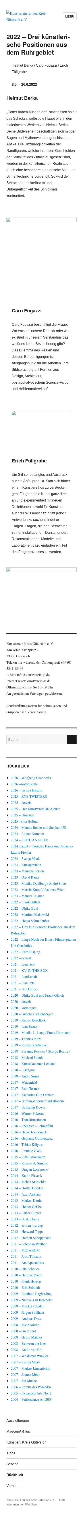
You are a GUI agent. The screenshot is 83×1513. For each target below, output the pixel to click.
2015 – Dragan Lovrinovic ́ (30, 1169)
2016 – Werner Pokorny (27, 1113)
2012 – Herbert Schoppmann (31, 1237)
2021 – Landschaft (24, 976)
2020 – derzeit (21, 1001)
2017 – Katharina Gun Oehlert (32, 1094)
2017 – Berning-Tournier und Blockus (37, 1101)
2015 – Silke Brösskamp (28, 1156)
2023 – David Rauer (25, 877)
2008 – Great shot (23, 1331)
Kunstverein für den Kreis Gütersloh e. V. (30, 1500)
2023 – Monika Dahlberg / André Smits (38, 883)
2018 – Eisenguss (23, 1069)
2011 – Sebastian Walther (28, 1243)
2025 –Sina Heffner (25, 821)
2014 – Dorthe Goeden (27, 1188)
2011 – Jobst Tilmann (26, 1256)
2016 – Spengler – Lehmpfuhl (32, 1125)
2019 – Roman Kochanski (29, 1045)
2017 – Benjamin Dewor (28, 1107)
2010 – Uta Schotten (25, 1268)
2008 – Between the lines (28, 1343)
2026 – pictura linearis (26, 790)
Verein (11, 1485)
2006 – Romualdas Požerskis (31, 1386)
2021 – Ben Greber (24, 989)
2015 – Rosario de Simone (29, 1163)
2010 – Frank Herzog (26, 1281)
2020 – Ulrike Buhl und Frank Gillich (37, 995)
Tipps (10, 1452)
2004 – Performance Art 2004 (31, 1399)
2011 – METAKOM (25, 1250)
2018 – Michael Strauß (27, 1057)
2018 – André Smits (25, 1076)
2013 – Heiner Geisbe (26, 1206)
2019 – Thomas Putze (26, 1038)
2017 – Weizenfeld (24, 1082)
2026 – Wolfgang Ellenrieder (31, 777)
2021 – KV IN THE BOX (29, 970)
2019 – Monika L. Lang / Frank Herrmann (40, 1032)
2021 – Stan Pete (23, 982)
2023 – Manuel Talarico (27, 895)
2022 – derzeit (21, 958)
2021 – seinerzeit (23, 964)
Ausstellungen (17, 1420)
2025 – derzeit (21, 802)
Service (12, 1463)
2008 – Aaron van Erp (26, 1349)
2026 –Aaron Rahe (24, 783)
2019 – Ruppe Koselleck (28, 1020)
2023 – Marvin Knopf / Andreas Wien (37, 889)
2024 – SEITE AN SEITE (29, 839)
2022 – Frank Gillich (25, 902)
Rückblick (14, 1474)
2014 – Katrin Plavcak (26, 1175)
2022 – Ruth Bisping (25, 951)
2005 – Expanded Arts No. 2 (31, 1393)
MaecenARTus (18, 1431)
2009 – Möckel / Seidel (27, 1306)
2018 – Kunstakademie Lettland (33, 1063)
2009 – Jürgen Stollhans (27, 1312)
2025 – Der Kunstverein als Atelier (35, 808)
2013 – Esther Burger (26, 1212)
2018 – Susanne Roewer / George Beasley (40, 1051)
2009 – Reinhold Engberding (31, 1293)
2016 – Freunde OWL (26, 1150)
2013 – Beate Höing (25, 1219)
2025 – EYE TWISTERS (29, 796)
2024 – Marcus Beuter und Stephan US (38, 827)
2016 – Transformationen (28, 1119)
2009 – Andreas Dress (26, 1318)
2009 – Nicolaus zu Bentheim (31, 1299)
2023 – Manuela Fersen (27, 871)
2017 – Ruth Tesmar (25, 1088)
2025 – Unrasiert (22, 815)
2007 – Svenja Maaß (25, 1362)
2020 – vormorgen (24, 1007)
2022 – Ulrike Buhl (24, 908)
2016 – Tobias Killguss (27, 1144)
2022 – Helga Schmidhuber (30, 920)
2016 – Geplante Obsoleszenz (32, 1138)
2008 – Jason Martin (25, 1324)
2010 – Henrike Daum (26, 1275)
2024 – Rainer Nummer (27, 833)
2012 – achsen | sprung (27, 1225)
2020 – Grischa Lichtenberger (32, 1013)
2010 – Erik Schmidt (25, 1287)
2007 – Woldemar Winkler (29, 1355)
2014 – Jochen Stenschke (28, 1181)
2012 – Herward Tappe (27, 1231)
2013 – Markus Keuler (26, 1200)
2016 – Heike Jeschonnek (29, 1132)
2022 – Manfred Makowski (30, 914)
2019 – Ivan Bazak (24, 1026)
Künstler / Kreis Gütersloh (26, 1442)
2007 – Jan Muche (24, 1380)
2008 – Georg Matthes (26, 1337)
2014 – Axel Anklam (26, 1194)
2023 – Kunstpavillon (26, 864)
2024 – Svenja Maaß (26, 858)
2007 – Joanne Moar (25, 1374)
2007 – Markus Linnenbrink (30, 1368)
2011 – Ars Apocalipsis (27, 1262)
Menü (69, 16)
